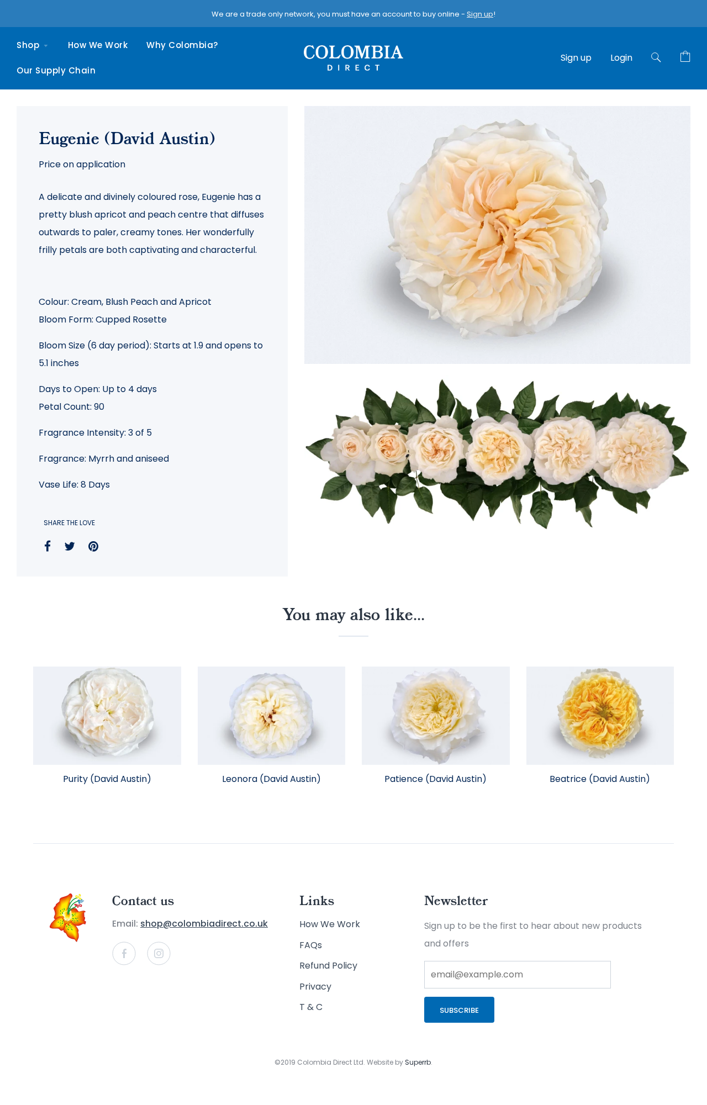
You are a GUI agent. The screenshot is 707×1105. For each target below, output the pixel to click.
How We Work (98, 45)
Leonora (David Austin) (271, 779)
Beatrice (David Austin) (600, 779)
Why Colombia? (182, 45)
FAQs (310, 945)
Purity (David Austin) (107, 779)
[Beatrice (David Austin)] (600, 716)
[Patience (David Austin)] (436, 716)
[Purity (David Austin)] (107, 716)
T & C (311, 1007)
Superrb (418, 1062)
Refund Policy (328, 965)
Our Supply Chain (56, 70)
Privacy (315, 986)
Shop (29, 45)
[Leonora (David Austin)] (272, 716)
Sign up (480, 14)
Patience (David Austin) (435, 779)
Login (621, 57)
